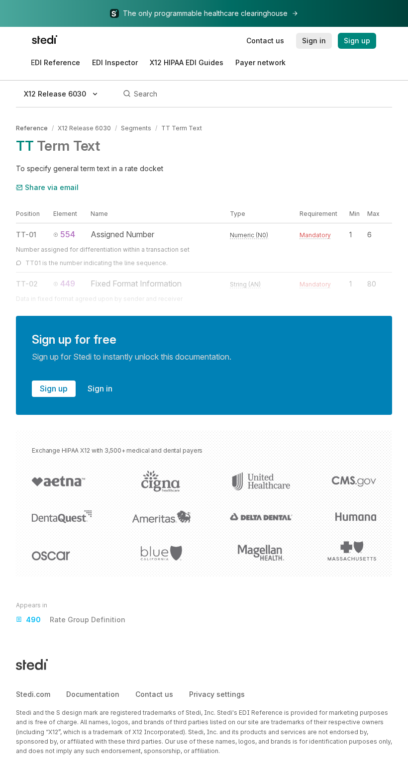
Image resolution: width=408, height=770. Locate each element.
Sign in (100, 388)
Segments (136, 128)
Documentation (92, 694)
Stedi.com (33, 694)
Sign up (54, 388)
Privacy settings (217, 694)
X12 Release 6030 (84, 128)
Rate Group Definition (75, 619)
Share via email (52, 187)
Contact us (154, 694)
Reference (32, 128)
